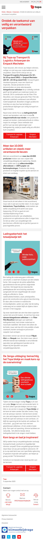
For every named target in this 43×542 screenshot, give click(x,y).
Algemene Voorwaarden (9, 515)
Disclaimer (5, 523)
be (40, 1)
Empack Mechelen (32, 136)
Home (3, 12)
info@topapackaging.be (22, 500)
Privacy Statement (7, 519)
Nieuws (9, 12)
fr (38, 1)
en (32, 1)
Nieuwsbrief (24, 2)
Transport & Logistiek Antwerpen (14, 136)
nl (35, 1)
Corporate (16, 12)
